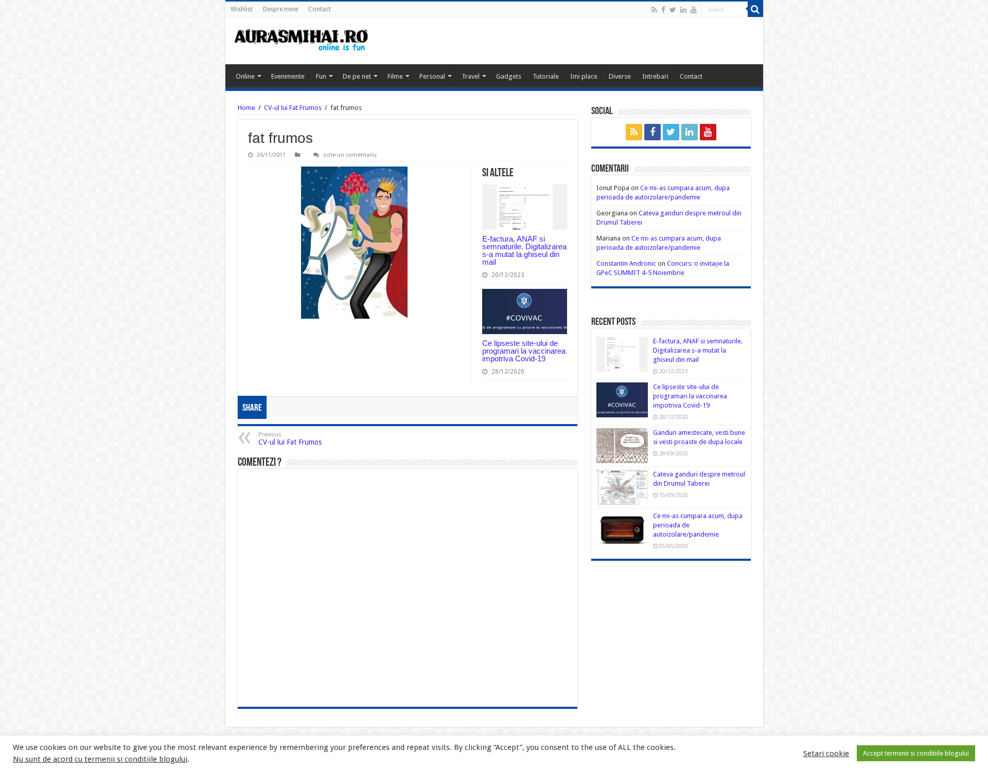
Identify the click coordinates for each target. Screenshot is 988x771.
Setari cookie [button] (826, 753)
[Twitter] (672, 10)
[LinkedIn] (683, 10)
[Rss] (654, 10)
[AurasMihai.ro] (301, 41)
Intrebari (655, 76)
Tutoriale (546, 76)
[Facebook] (663, 10)
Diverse (620, 76)
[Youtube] (694, 10)
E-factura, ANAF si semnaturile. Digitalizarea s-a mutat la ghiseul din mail (524, 250)
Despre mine (280, 9)
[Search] (755, 9)
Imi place (583, 76)
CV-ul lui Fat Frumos (293, 108)
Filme (395, 76)
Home (246, 108)
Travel (471, 76)
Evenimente (288, 76)
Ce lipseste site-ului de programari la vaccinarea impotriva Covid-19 (524, 351)
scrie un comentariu (350, 155)
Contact (319, 9)
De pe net (357, 76)
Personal (432, 76)
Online (245, 76)
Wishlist (242, 9)
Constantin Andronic (626, 263)
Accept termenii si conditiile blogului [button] (916, 753)
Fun (321, 76)
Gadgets (508, 76)
